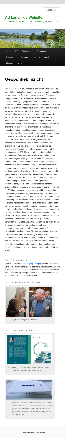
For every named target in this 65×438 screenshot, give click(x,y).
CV (16, 51)
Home (8, 51)
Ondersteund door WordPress (32, 432)
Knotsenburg (23, 57)
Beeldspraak (27, 51)
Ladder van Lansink (41, 57)
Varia (20, 63)
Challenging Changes (32, 263)
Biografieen (41, 51)
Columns (9, 57)
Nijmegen (9, 63)
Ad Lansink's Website (23, 17)
